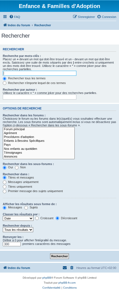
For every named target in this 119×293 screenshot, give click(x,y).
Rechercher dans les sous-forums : (28, 164)
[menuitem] (14, 17)
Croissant (46, 218)
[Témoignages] (38, 153)
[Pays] (38, 145)
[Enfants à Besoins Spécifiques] (38, 141)
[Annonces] (38, 157)
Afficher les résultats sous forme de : (30, 204)
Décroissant (68, 218)
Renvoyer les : (13, 237)
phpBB (46, 277)
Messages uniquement (22, 182)
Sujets (33, 207)
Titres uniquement (19, 186)
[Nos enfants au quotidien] (38, 149)
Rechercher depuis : (17, 225)
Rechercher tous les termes (26, 78)
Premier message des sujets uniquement (35, 191)
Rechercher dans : (16, 174)
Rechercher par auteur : (20, 89)
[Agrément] (38, 133)
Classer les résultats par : (21, 214)
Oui (10, 167)
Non (22, 167)
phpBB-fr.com (67, 282)
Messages (14, 207)
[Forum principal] (38, 129)
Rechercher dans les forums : (24, 115)
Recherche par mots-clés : (22, 55)
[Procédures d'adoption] (38, 137)
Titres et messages (20, 177)
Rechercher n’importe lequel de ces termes (36, 83)
